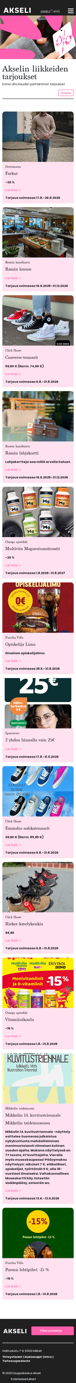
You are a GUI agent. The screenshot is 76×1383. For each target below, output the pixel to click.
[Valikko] (71, 11)
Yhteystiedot (12, 1357)
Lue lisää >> (13, 190)
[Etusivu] (15, 1330)
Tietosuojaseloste (16, 1361)
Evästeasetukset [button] (23, 1379)
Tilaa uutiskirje (51, 1331)
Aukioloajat (33, 1357)
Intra (48, 1357)
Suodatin (66, 93)
